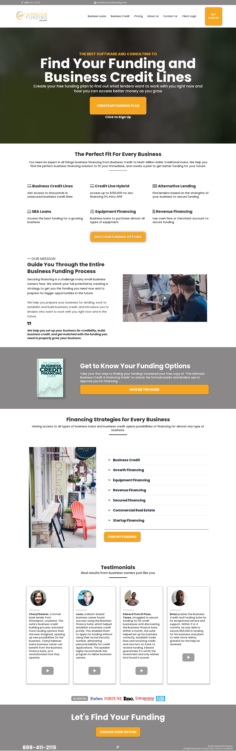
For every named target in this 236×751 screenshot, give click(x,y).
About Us (153, 16)
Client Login (189, 16)
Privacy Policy (207, 748)
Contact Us (170, 16)
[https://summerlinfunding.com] (31, 16)
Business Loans (97, 16)
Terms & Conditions (224, 748)
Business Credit (120, 16)
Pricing (138, 16)
